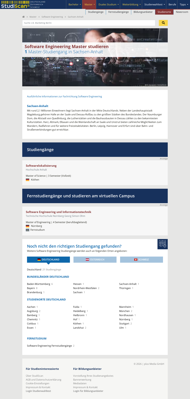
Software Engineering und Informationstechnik (58, 212)
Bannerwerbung (82, 379)
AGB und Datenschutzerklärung (43, 379)
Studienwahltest (153, 4)
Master (88, 4)
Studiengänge (95, 12)
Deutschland (50, 259)
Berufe (172, 4)
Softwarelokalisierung (41, 166)
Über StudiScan (34, 375)
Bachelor (74, 4)
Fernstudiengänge (118, 12)
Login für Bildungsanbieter (88, 391)
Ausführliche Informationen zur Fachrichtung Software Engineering (64, 96)
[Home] (23, 16)
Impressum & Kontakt (38, 387)
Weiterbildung (130, 4)
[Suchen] (163, 23)
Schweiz (143, 259)
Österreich (97, 259)
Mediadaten (80, 383)
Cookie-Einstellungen (37, 383)
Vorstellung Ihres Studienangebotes (93, 375)
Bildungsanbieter (143, 12)
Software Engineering (52, 16)
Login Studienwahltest (38, 391)
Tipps (183, 4)
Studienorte (164, 12)
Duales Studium (107, 4)
